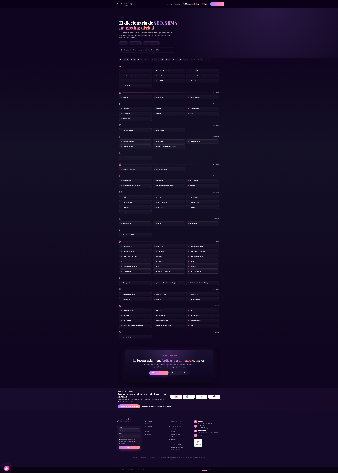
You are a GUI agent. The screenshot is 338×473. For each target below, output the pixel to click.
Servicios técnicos (188, 4)
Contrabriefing (194, 108)
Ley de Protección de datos (131, 185)
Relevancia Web (195, 299)
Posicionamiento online (130, 266)
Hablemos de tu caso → (159, 373)
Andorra (177, 4)
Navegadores (127, 223)
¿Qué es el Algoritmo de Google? (166, 283)
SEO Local (126, 315)
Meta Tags (126, 207)
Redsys (158, 299)
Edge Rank (159, 141)
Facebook (149, 421)
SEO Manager (160, 315)
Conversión (126, 113)
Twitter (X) (149, 429)
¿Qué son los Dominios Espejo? (199, 283)
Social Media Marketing (163, 325)
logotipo (192, 185)
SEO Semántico (194, 315)
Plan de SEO (160, 261)
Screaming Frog (128, 310)
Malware (159, 197)
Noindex (158, 223)
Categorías (126, 108)
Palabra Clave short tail (130, 256)
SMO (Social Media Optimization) (133, 325)
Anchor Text (160, 76)
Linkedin (149, 434)
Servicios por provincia (176, 447)
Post (157, 266)
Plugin (192, 261)
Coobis (158, 113)
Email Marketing (195, 141)
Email (120, 433)
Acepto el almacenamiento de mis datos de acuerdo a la (127, 441)
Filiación (125, 158)
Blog (197, 4)
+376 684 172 (208, 423)
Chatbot (158, 108)
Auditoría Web (127, 86)
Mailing (125, 197)
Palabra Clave (160, 251)
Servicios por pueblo (175, 444)
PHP (124, 261)
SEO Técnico (127, 320)
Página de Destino (128, 251)
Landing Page (127, 180)
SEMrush (159, 310)
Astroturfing (193, 81)
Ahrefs (125, 71)
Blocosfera (159, 97)
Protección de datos (175, 426)
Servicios (169, 4)
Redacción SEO (194, 294)
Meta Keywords (194, 202)
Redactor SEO (127, 299)
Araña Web (159, 81)
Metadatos (193, 207)
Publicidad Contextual (163, 271)
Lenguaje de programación (164, 185)
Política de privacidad (176, 424)
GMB (148, 431)
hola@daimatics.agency (204, 428)
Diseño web (204, 470)
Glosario (172, 439)
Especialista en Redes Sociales (166, 146)
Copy (191, 113)
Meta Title (159, 207)
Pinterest (149, 426)
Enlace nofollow (128, 146)
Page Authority (127, 246)
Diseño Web (160, 130)
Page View (159, 246)
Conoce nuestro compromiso (129, 406)
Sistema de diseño (195, 320)
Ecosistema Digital (128, 141)
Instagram (149, 423)
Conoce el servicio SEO (179, 373)
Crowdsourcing (127, 119)
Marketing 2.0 (194, 197)
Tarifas (172, 442)
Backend (125, 97)
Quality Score (127, 283)
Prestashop (193, 266)
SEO (191, 310)
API (124, 81)
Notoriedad (193, 223)
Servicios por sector (175, 449)
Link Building (194, 180)
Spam (191, 325)
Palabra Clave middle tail (197, 251)
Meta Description (161, 202)
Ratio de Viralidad (161, 294)
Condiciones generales (176, 421)
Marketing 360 (127, 202)
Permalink (159, 256)
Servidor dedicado (162, 320)
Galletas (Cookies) (175, 429)
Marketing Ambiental (162, 71)
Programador (127, 271)
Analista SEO (194, 71)
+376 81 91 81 (201, 423)
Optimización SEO (128, 235)
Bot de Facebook (195, 97)
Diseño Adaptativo (128, 130)
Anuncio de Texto (195, 76)
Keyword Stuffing (161, 169)
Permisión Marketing (196, 256)
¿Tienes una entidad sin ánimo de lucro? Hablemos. (156, 406)
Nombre (121, 427)
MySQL (125, 212)
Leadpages (159, 180)
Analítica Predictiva (129, 76)
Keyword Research (129, 169)
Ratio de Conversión (129, 294)
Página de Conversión (197, 246)
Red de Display (127, 337)
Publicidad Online (195, 271)
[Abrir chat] (6, 468)
